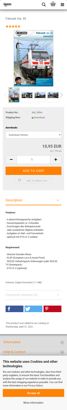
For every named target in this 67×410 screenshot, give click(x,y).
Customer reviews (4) (21, 295)
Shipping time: (13, 117)
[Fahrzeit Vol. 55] (33, 58)
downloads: (12, 127)
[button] (14, 309)
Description (14, 200)
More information (33, 402)
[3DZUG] (18, 4)
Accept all (33, 393)
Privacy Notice (35, 385)
